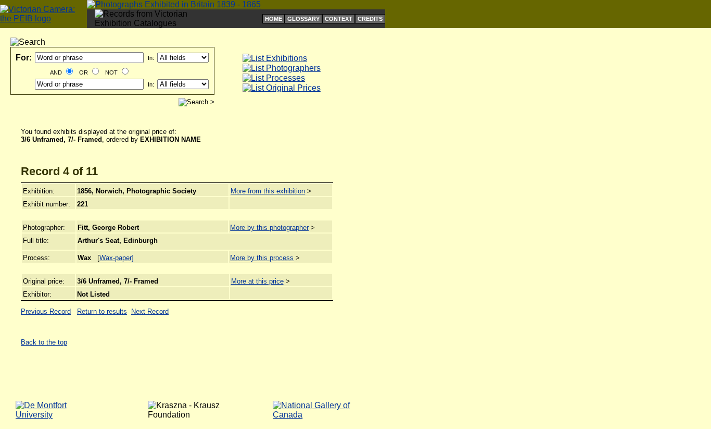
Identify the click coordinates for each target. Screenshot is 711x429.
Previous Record (46, 311)
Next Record (150, 311)
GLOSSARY (303, 19)
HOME (273, 19)
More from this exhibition (268, 191)
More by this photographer (269, 227)
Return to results (102, 311)
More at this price (257, 281)
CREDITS (370, 19)
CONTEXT (338, 19)
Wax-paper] (116, 258)
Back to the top (44, 342)
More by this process (262, 258)
